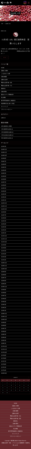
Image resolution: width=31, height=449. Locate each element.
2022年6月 (3, 218)
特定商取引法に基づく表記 (7, 103)
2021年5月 (3, 250)
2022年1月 (3, 233)
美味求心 (3, 88)
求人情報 (3, 97)
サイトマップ (4, 106)
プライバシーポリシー (6, 109)
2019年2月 (3, 307)
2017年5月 (3, 367)
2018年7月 (3, 328)
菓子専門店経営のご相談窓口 (8, 100)
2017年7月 (3, 361)
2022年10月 (4, 209)
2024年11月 (4, 152)
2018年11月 (4, 316)
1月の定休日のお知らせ (7, 129)
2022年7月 (3, 215)
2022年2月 (3, 230)
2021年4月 (3, 253)
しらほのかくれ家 (5, 73)
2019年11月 (4, 286)
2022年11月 (4, 206)
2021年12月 (4, 236)
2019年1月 (3, 310)
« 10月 (2, 377)
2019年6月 (3, 298)
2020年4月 (3, 283)
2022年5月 (3, 221)
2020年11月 (4, 265)
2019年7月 (3, 295)
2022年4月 (3, 224)
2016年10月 (4, 373)
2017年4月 (3, 370)
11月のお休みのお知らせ (7, 135)
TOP (2, 23)
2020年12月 (4, 262)
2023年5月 (3, 188)
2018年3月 (3, 340)
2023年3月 (3, 194)
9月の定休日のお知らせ (7, 138)
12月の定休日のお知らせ (7, 132)
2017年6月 (3, 364)
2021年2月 (3, 259)
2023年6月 (3, 185)
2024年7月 (3, 161)
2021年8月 (3, 247)
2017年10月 (4, 352)
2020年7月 (3, 277)
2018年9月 (3, 322)
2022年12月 (4, 203)
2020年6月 (3, 280)
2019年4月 (3, 301)
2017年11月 (4, 349)
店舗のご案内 (4, 70)
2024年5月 (3, 167)
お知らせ (3, 117)
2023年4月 (3, 191)
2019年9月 (3, 289)
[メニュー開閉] (28, 3)
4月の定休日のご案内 (6, 126)
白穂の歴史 (4, 91)
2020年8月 (3, 274)
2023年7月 (3, 182)
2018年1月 (3, 343)
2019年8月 (3, 292)
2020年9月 (3, 271)
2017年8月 (3, 358)
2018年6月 (3, 331)
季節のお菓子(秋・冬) (6, 85)
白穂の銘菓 (4, 76)
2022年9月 (3, 212)
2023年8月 (3, 179)
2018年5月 (3, 334)
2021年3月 (3, 256)
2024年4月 (3, 170)
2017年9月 (3, 355)
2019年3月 (3, 304)
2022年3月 (3, 227)
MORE (4, 57)
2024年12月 (4, 149)
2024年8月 (3, 158)
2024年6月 (3, 164)
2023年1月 (3, 200)
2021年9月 (3, 245)
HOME (2, 67)
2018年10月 (4, 319)
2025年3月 (3, 146)
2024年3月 (3, 173)
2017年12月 (4, 346)
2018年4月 (3, 337)
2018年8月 (3, 325)
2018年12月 (4, 313)
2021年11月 (4, 239)
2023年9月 (3, 176)
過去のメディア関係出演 (7, 94)
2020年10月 (4, 268)
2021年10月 (4, 241)
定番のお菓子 (4, 79)
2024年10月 (4, 155)
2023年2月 (3, 197)
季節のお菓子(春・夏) (6, 82)
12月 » (28, 377)
